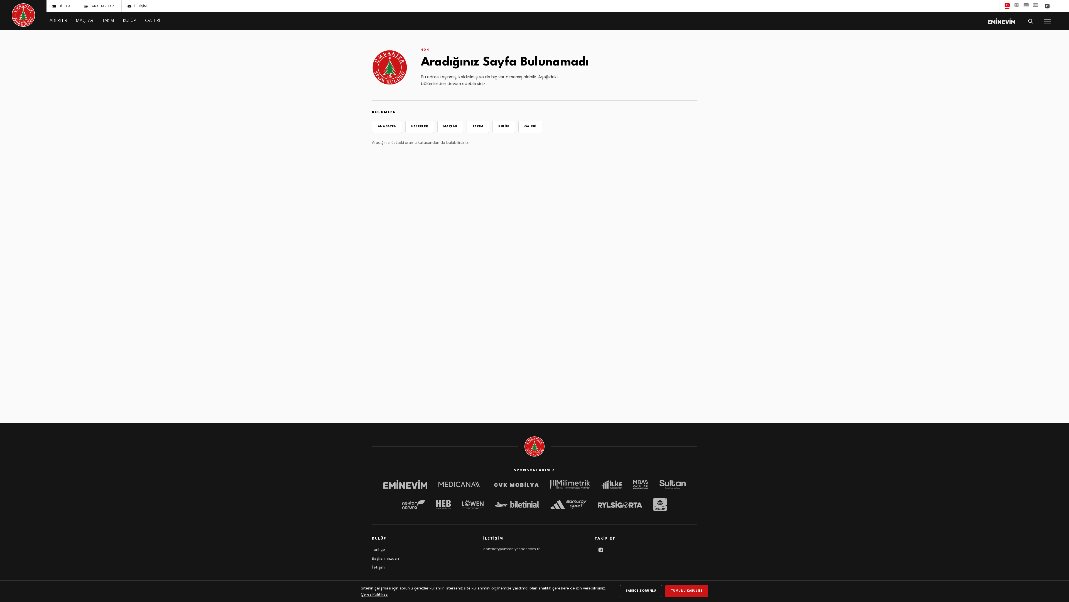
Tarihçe (378, 549)
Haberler (56, 20)
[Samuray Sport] (568, 504)
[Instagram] (1047, 6)
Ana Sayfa (387, 126)
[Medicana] (460, 484)
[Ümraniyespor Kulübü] (23, 15)
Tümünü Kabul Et (687, 591)
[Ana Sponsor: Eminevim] (1001, 21)
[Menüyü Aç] (1047, 21)
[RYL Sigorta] (620, 504)
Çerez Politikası (374, 594)
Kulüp (129, 20)
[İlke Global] (611, 484)
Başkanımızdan (385, 558)
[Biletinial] (517, 504)
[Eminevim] (405, 484)
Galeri (152, 20)
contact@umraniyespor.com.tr (511, 548)
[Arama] (1030, 21)
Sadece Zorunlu (641, 591)
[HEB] (443, 504)
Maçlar (84, 20)
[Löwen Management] (473, 504)
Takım (108, 20)
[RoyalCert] (660, 504)
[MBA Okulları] (640, 484)
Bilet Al (65, 6)
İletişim (140, 6)
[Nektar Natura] (413, 504)
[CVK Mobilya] (516, 484)
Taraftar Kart (103, 6)
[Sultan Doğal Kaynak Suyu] (672, 484)
